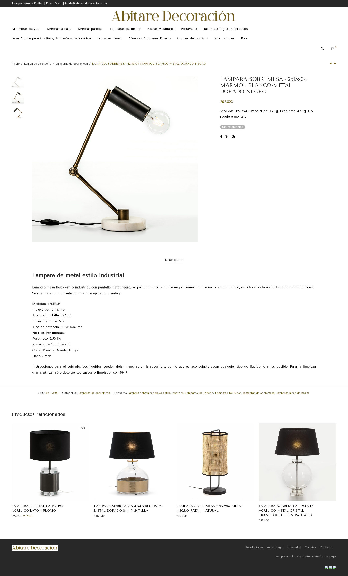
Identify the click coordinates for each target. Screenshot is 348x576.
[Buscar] (322, 49)
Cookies (310, 547)
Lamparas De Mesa (228, 393)
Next (196, 159)
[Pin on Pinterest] (233, 137)
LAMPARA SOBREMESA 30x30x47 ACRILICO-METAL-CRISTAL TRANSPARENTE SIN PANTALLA (286, 510)
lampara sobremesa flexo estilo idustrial (155, 393)
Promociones (224, 38)
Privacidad (294, 547)
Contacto (326, 547)
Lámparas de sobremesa (71, 63)
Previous (34, 159)
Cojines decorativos (192, 38)
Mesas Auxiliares (161, 29)
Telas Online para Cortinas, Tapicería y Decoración (51, 38)
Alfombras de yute (26, 29)
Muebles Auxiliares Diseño (150, 38)
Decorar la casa (59, 29)
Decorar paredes (90, 29)
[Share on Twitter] (227, 137)
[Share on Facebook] (221, 137)
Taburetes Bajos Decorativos (225, 29)
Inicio (16, 63)
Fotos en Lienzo (109, 38)
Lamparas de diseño (125, 29)
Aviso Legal (275, 547)
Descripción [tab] (174, 260)
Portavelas (189, 29)
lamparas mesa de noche (293, 393)
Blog (244, 38)
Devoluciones (254, 547)
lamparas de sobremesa (259, 393)
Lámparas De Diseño (199, 393)
